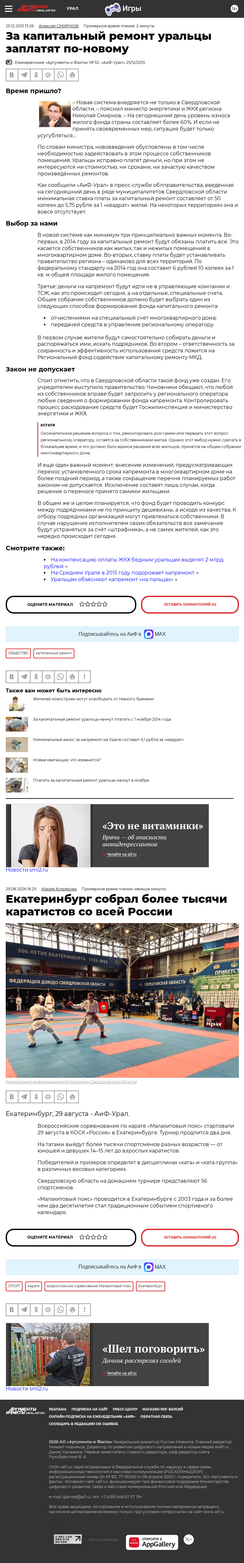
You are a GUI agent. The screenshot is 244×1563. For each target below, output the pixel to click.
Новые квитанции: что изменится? (67, 760)
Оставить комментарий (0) (190, 604)
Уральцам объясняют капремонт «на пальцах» (112, 579)
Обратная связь (156, 1417)
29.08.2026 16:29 (21, 889)
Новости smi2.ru (27, 870)
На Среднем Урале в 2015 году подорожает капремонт (122, 573)
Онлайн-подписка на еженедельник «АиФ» (92, 1417)
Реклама (57, 1409)
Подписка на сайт (89, 1409)
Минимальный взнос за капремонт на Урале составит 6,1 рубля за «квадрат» (108, 739)
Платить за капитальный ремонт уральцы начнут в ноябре (91, 780)
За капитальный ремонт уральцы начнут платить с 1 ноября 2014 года (102, 719)
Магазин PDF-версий (162, 1409)
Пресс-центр (125, 1409)
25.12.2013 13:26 (20, 26)
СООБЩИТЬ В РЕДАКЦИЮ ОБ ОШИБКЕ (83, 1424)
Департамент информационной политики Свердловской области (71, 1081)
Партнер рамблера (104, 1539)
